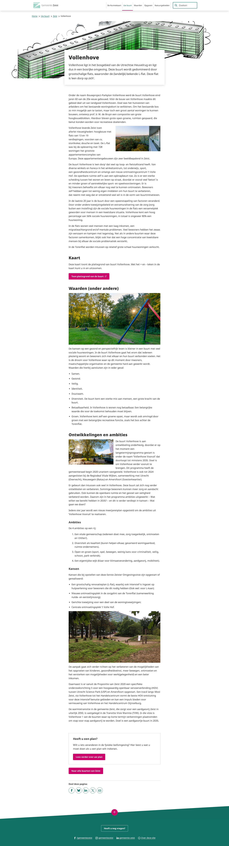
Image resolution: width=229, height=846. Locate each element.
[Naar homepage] (46, 5)
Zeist (55, 16)
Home (34, 16)
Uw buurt (45, 16)
